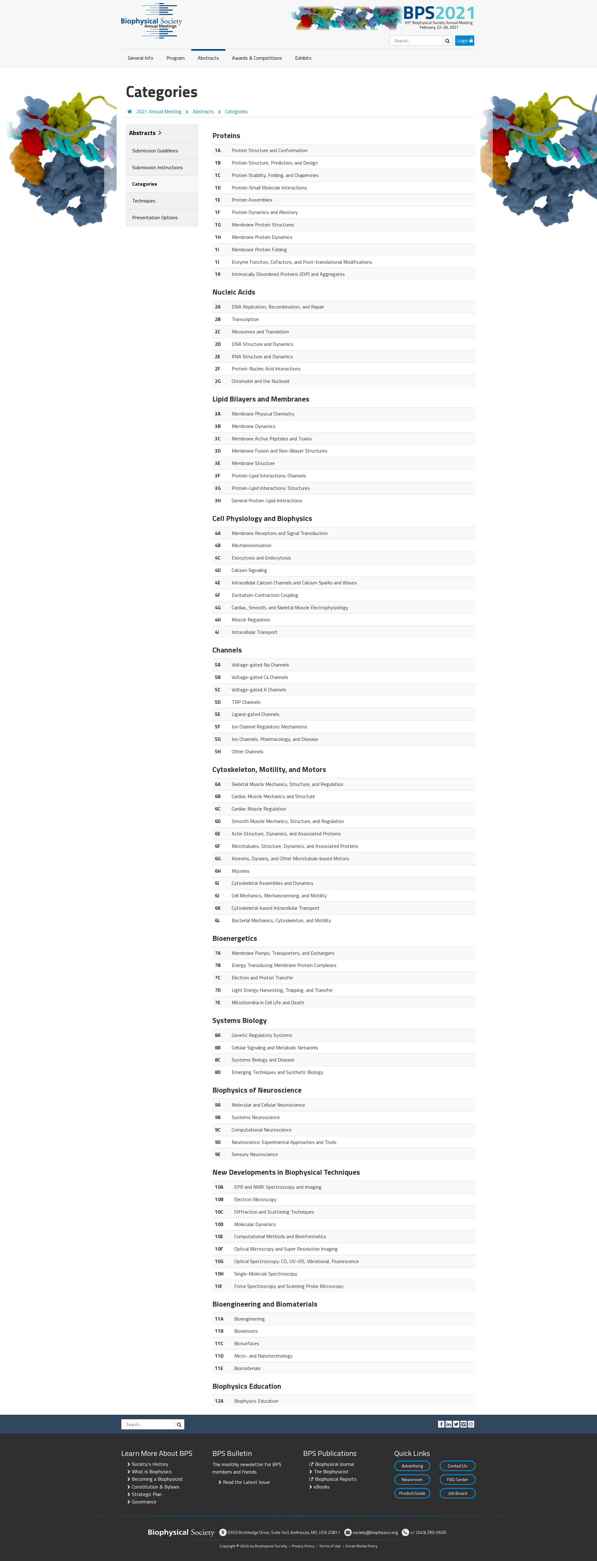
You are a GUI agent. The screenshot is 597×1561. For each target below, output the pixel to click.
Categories (236, 111)
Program (175, 58)
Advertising (412, 1465)
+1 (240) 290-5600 (428, 1532)
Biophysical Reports (336, 1479)
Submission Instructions (157, 167)
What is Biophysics (152, 1471)
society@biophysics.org (375, 1532)
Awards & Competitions (257, 58)
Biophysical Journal (334, 1464)
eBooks (322, 1486)
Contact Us (457, 1465)
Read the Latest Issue (246, 1482)
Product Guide (412, 1493)
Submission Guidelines (155, 150)
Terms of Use (330, 1546)
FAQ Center (457, 1479)
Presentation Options (155, 217)
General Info (140, 58)
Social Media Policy (361, 1546)
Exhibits (303, 58)
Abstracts (208, 58)
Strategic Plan (147, 1494)
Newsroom (412, 1479)
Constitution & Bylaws (155, 1486)
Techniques (143, 200)
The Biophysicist (331, 1471)
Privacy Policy (303, 1546)
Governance (144, 1501)
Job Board (457, 1493)
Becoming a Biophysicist (157, 1479)
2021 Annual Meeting (160, 111)
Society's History (150, 1464)
